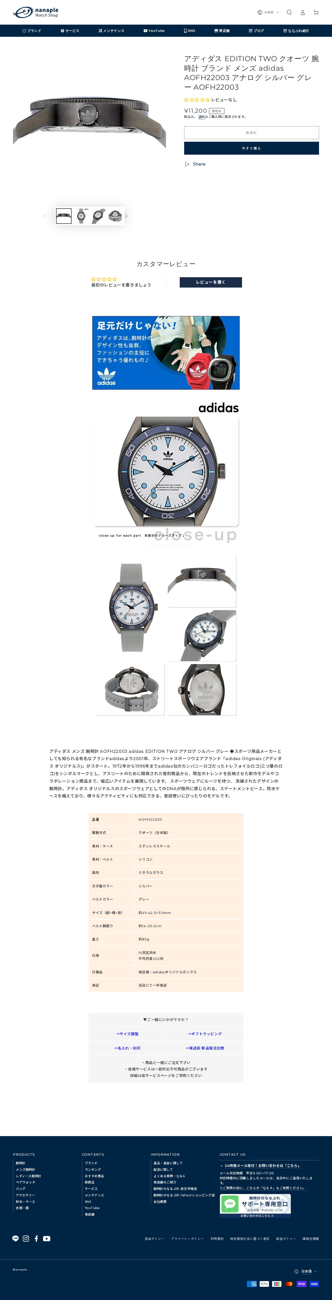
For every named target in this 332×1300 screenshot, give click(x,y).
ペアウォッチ (26, 1182)
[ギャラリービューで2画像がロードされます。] (81, 216)
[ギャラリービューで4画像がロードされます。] (115, 216)
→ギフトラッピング (205, 1034)
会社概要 (160, 1202)
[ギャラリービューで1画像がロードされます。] (64, 216)
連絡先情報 (310, 1238)
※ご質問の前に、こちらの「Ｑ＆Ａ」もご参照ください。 (263, 1188)
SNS (88, 1202)
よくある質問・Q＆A (169, 1176)
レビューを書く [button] (211, 282)
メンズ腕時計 (26, 1170)
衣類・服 (22, 1208)
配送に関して (163, 1170)
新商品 (90, 1182)
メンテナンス (95, 1195)
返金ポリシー (154, 1238)
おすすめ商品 (95, 1176)
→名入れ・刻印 (127, 1048)
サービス (91, 1189)
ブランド (91, 1163)
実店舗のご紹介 (165, 1182)
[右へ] (130, 216)
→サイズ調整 (127, 1034)
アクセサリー (25, 1195)
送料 (201, 117)
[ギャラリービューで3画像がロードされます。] (98, 216)
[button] (289, 12)
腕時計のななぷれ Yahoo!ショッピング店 (184, 1195)
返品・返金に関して (168, 1163)
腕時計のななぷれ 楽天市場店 (175, 1189)
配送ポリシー (286, 1238)
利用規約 (217, 1238)
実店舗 (90, 1214)
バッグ (21, 1189)
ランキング (93, 1170)
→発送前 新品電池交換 (204, 1048)
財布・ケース (25, 1202)
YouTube (92, 1208)
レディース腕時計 (29, 1176)
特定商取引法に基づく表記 (250, 1238)
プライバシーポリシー (187, 1238)
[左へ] (48, 216)
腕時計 (21, 1163)
